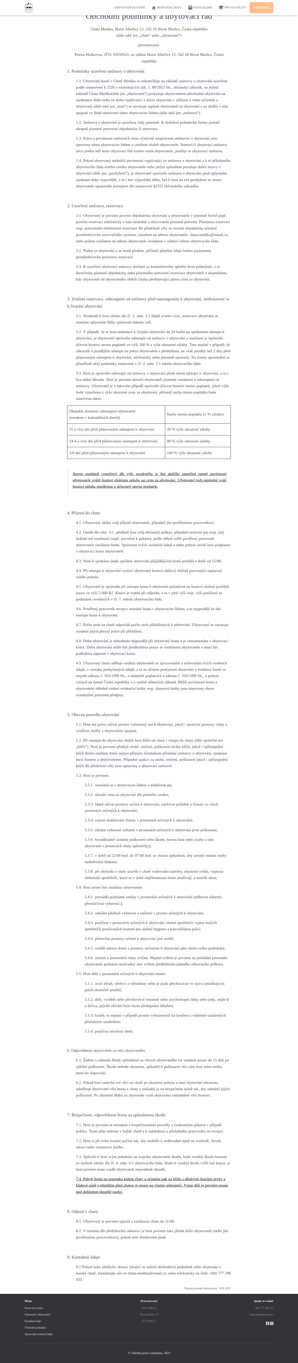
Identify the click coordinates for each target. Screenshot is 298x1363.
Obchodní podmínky (35, 1327)
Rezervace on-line (34, 1308)
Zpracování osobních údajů (39, 1334)
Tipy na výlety (235, 7)
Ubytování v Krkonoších (37, 1314)
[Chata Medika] (28, 7)
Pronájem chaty (169, 7)
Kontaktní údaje (33, 1321)
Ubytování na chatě (130, 7)
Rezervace (261, 7)
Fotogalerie (202, 7)
